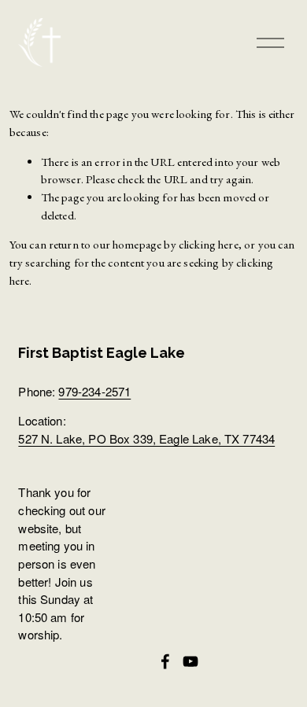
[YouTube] (190, 661)
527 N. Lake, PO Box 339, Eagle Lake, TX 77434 (146, 438)
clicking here (209, 244)
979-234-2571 (94, 391)
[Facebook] (165, 661)
